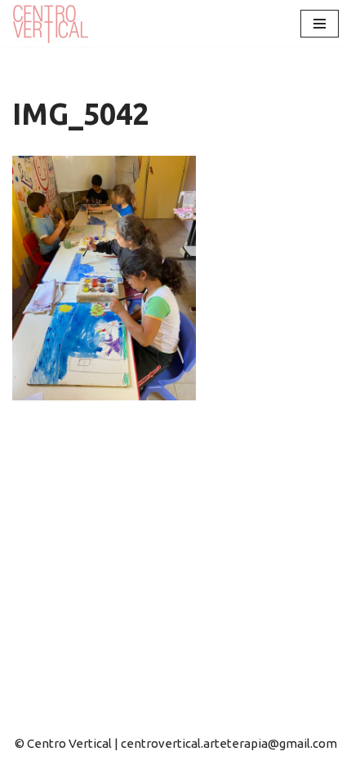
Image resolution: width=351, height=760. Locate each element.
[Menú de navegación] (319, 24)
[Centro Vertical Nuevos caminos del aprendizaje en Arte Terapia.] (53, 23)
